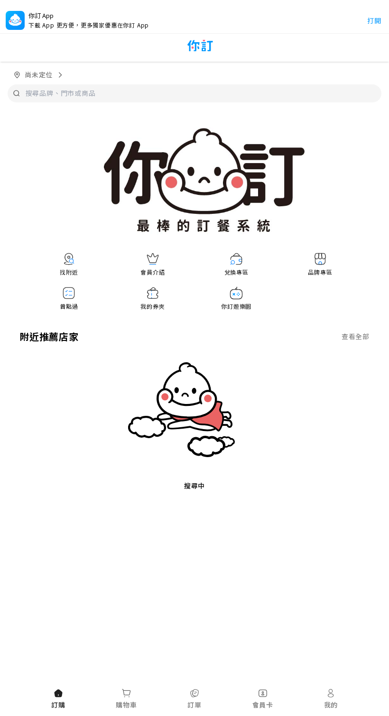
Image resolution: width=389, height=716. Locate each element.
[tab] (58, 699)
